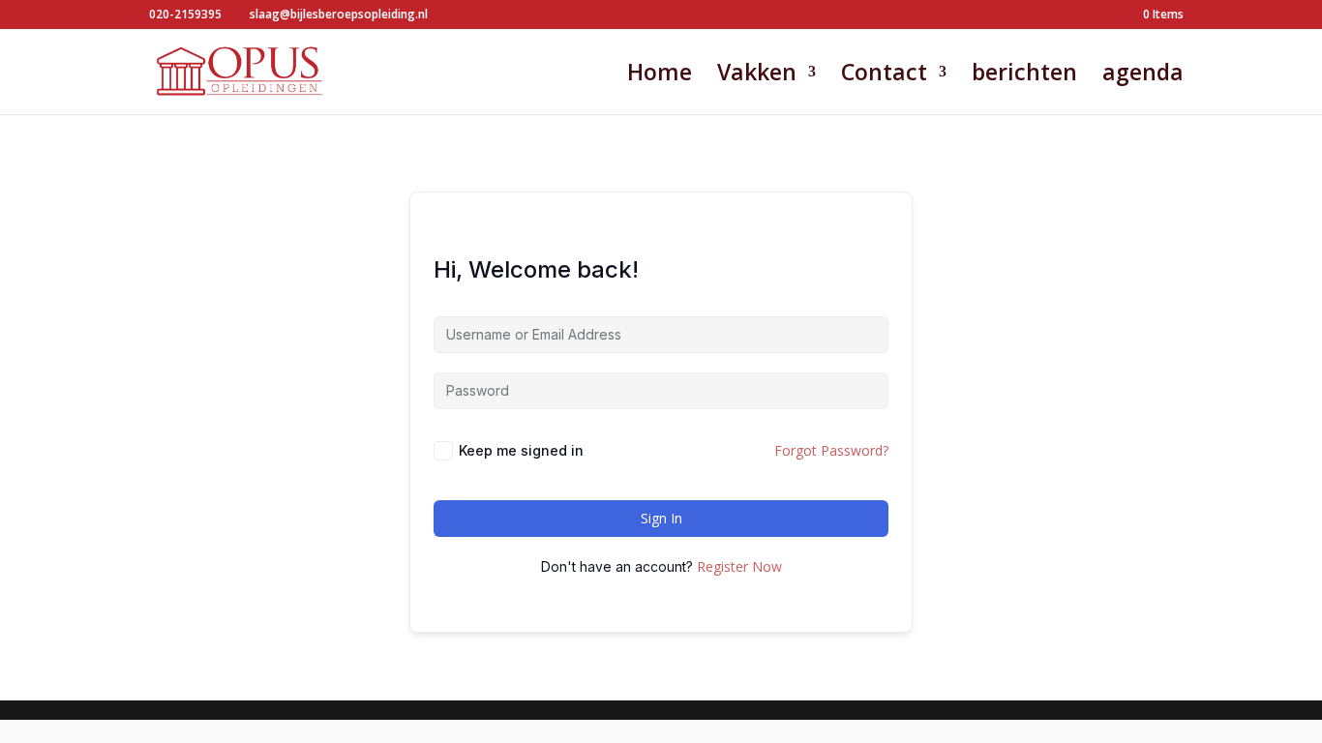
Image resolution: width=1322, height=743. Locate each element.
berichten (1024, 76)
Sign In (661, 518)
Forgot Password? (831, 450)
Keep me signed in (521, 450)
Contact (884, 76)
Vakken (756, 76)
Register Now (739, 566)
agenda (1143, 76)
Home (659, 76)
